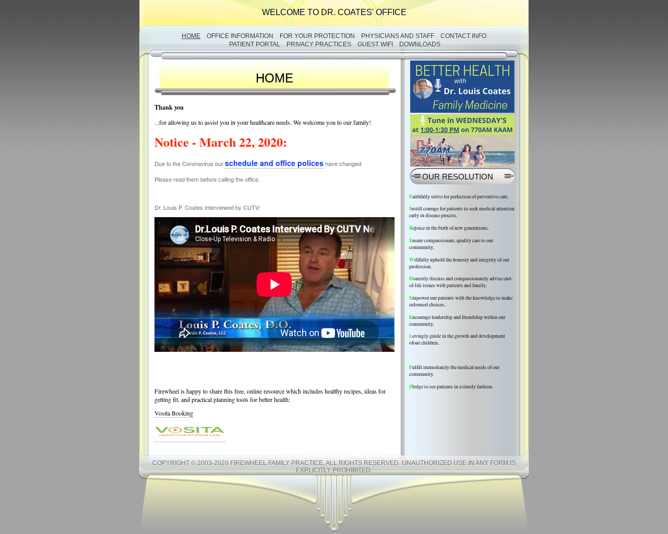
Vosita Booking (173, 413)
